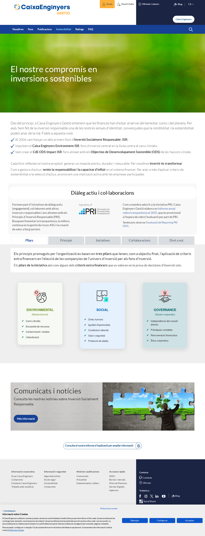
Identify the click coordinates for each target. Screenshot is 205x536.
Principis (66, 240)
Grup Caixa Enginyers (22, 476)
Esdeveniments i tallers (88, 483)
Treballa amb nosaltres (22, 486)
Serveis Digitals (116, 486)
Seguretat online (52, 476)
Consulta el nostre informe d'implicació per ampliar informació (99, 445)
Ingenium (113, 490)
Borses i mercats (117, 479)
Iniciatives (103, 240)
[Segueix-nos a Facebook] (141, 496)
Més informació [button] (26, 418)
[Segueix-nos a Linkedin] (158, 496)
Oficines (147, 483)
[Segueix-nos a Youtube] (164, 496)
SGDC (112, 476)
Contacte (147, 477)
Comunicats (82, 476)
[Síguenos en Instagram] (146, 496)
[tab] (29, 240)
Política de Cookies (16, 530)
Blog (177, 496)
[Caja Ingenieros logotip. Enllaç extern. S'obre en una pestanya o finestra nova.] (9, 511)
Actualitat (81, 479)
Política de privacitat (108, 508)
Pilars (24, 241)
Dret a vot (176, 240)
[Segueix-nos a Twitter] (151, 496)
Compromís (17, 479)
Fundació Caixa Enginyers (24, 483)
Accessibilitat (50, 483)
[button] (107, 4)
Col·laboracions (139, 240)
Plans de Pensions (118, 483)
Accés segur (50, 479)
